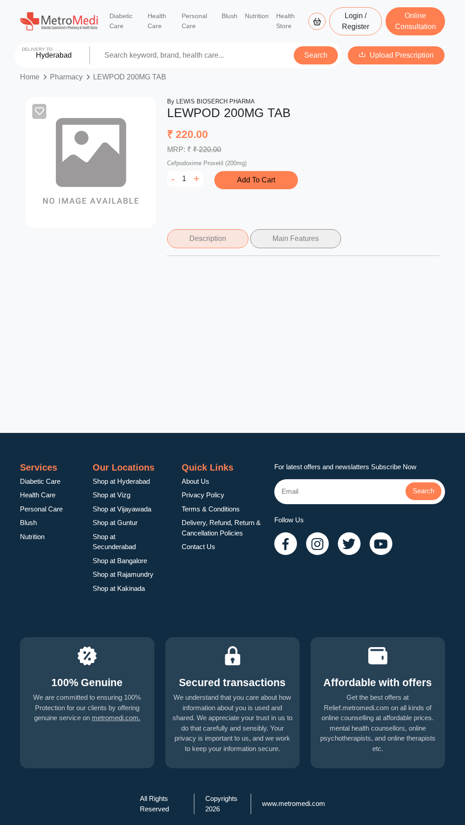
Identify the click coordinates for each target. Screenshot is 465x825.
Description (207, 238)
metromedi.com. (116, 718)
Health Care (157, 20)
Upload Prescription (402, 55)
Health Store (285, 20)
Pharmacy (66, 77)
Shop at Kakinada (119, 588)
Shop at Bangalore (120, 561)
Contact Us (198, 546)
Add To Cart (256, 180)
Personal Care (194, 20)
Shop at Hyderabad (121, 481)
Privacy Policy (203, 495)
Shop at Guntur (115, 522)
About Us (195, 481)
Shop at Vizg (111, 495)
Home (30, 77)
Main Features (295, 238)
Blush (229, 16)
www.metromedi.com (293, 803)
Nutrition (257, 16)
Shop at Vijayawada (122, 509)
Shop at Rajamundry (123, 574)
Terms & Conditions (211, 509)
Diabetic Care (121, 20)
